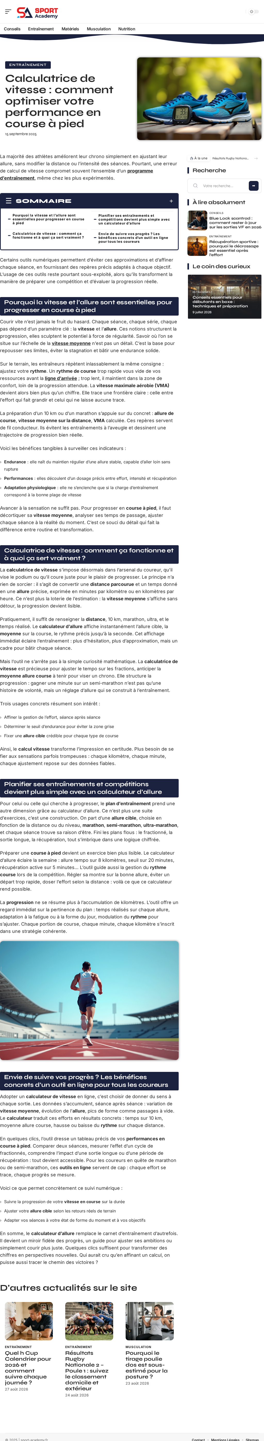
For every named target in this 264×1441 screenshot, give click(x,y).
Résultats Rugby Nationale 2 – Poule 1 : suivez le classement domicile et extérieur (87, 1371)
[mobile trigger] (9, 11)
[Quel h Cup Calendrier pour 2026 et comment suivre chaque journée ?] (29, 1321)
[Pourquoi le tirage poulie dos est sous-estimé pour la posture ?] (150, 1321)
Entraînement (28, 65)
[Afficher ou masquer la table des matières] (122, 201)
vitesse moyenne (71, 343)
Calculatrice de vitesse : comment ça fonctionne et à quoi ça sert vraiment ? (48, 235)
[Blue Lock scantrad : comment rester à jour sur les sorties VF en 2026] (197, 220)
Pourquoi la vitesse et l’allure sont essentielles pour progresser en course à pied (48, 219)
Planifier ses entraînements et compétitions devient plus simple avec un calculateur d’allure (134, 219)
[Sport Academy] (37, 11)
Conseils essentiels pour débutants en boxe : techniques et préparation (220, 301)
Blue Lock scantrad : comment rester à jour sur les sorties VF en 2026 (235, 222)
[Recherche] (240, 12)
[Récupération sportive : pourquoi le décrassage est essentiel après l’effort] (197, 246)
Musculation (138, 1347)
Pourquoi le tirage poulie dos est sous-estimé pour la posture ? (147, 1365)
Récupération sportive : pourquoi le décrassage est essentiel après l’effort (234, 248)
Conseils (216, 213)
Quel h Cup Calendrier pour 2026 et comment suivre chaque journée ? (28, 1368)
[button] (256, 158)
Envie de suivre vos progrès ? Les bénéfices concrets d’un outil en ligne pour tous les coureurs (133, 238)
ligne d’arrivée (61, 378)
